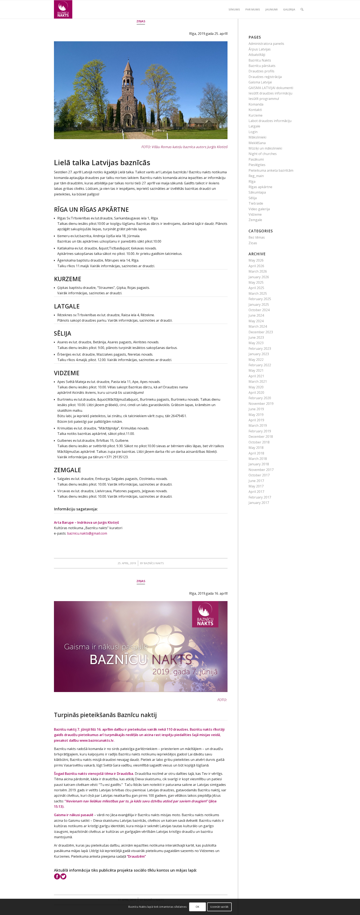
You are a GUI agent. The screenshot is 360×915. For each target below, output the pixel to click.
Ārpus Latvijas (260, 49)
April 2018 (256, 453)
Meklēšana (257, 143)
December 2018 (261, 436)
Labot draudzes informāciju (270, 120)
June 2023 (256, 337)
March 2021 (258, 381)
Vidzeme (255, 214)
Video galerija (259, 209)
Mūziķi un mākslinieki (265, 148)
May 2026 (256, 260)
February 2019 (260, 431)
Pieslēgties (257, 164)
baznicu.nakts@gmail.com (87, 533)
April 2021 (256, 376)
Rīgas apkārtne (260, 187)
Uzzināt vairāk (219, 907)
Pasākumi (256, 159)
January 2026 (259, 277)
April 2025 (256, 288)
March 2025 (258, 293)
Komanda (256, 104)
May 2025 (256, 282)
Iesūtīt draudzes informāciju (270, 93)
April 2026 (256, 266)
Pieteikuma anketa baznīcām (271, 170)
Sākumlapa (257, 192)
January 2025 (259, 304)
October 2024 (259, 310)
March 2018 (258, 458)
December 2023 (261, 332)
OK (197, 907)
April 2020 (256, 392)
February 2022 (260, 365)
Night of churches (263, 153)
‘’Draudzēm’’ (136, 856)
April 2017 (256, 491)
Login (253, 132)
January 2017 (259, 502)
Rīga (252, 181)
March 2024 (258, 326)
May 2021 (256, 370)
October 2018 (259, 442)
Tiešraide (256, 203)
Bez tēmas (257, 237)
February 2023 (260, 348)
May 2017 (256, 486)
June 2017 (256, 480)
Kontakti (255, 109)
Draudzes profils (261, 71)
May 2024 (256, 321)
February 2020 (260, 398)
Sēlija (253, 198)
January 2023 (259, 354)
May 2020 (256, 387)
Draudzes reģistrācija (265, 76)
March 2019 (258, 425)
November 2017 (261, 469)
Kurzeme (255, 115)
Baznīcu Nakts (154, 563)
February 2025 (260, 299)
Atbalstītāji (257, 54)
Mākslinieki (257, 137)
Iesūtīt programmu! (264, 98)
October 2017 (259, 475)
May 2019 (256, 414)
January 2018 (259, 464)
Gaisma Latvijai (260, 82)
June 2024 (256, 315)
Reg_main (256, 176)
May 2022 (256, 359)
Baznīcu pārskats (262, 65)
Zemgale (255, 220)
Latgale (254, 126)
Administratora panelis (266, 43)
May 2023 (256, 343)
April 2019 (256, 420)
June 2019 (256, 409)
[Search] (302, 9)
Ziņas (140, 21)
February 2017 (260, 497)
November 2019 (261, 403)
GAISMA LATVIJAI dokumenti (271, 88)
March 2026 (258, 271)
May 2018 (256, 447)
